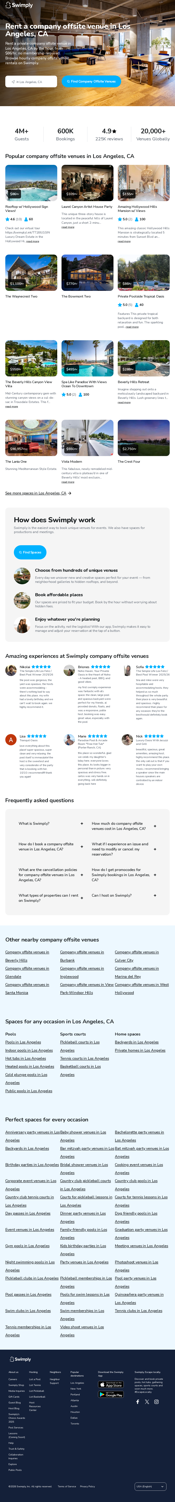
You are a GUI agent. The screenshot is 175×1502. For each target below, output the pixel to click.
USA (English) (144, 1486)
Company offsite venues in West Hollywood (142, 988)
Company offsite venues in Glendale (27, 972)
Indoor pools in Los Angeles (29, 1050)
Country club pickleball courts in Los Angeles (85, 1184)
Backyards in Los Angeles (137, 1042)
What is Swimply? (34, 823)
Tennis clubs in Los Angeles (138, 1310)
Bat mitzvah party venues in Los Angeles (142, 1152)
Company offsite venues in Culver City (137, 956)
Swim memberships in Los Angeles (82, 1314)
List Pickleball (36, 1391)
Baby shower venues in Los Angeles (83, 1136)
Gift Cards (14, 1396)
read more (32, 241)
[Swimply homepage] (87, 5)
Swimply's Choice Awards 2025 (17, 1418)
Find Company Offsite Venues (93, 81)
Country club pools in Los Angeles (136, 1184)
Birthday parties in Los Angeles (32, 1164)
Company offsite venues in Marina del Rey (137, 972)
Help (11, 1443)
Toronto (75, 1423)
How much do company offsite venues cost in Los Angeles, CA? (119, 826)
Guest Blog (15, 1402)
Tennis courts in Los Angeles (84, 1058)
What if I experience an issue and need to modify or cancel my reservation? (120, 849)
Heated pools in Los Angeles (29, 1066)
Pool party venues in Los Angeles (135, 1282)
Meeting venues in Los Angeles (141, 1245)
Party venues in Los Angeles (84, 1262)
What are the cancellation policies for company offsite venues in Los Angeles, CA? (48, 875)
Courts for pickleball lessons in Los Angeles (86, 1201)
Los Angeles (77, 1383)
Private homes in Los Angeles (140, 1050)
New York (76, 1388)
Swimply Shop (16, 1385)
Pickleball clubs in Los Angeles (32, 1278)
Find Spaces (32, 552)
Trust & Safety (16, 1448)
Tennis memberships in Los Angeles (28, 1331)
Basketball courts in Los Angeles (80, 1070)
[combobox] (31, 81)
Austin (74, 1406)
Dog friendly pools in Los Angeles (136, 1217)
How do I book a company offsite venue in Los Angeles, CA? (46, 847)
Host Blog (14, 1408)
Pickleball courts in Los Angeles (80, 1046)
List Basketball (37, 1396)
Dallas (74, 1417)
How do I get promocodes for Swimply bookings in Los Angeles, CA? (121, 875)
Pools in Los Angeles (23, 1042)
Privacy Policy (87, 1486)
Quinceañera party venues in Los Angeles (139, 1298)
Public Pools (15, 1470)
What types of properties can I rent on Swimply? (48, 898)
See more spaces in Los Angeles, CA (35, 493)
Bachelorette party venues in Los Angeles (139, 1136)
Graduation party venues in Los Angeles (141, 1233)
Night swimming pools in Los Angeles (30, 1266)
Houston (75, 1412)
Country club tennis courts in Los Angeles (29, 1201)
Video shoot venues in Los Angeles (82, 1331)
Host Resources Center (35, 1406)
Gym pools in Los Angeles (27, 1245)
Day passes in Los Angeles (28, 1213)
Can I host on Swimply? (112, 895)
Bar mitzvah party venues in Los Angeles (87, 1152)
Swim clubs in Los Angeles (28, 1310)
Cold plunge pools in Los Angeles (26, 1078)
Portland (75, 1394)
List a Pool (35, 1379)
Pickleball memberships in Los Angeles (86, 1282)
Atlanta (75, 1400)
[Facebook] (138, 1402)
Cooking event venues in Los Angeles (139, 1168)
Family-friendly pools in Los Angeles (83, 1233)
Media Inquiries (17, 1391)
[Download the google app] (111, 1394)
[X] (147, 1402)
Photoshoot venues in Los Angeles (136, 1266)
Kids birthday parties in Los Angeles (83, 1250)
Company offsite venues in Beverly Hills (27, 956)
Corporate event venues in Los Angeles (30, 1184)
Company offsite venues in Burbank (82, 956)
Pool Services (16, 1427)
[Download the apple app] (111, 1384)
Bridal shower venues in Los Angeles (84, 1168)
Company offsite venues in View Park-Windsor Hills (87, 988)
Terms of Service (67, 1486)
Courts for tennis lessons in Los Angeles (141, 1201)
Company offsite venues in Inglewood (82, 972)
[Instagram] (156, 1402)
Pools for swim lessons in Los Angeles (85, 1298)
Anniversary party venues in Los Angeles (32, 1136)
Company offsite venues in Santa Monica (27, 988)
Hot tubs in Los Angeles (25, 1058)
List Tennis (35, 1385)
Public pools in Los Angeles (28, 1091)
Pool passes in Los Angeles (28, 1294)
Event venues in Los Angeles (29, 1229)
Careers (13, 1379)
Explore (13, 1464)
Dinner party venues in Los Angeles (83, 1217)
